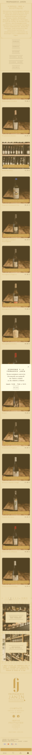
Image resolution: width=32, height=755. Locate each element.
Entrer (16, 387)
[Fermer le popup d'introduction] (28, 367)
